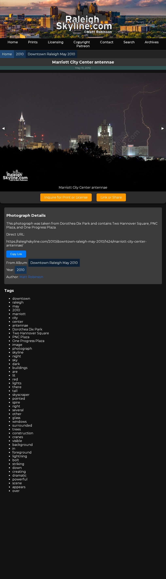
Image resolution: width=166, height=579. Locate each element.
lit (13, 375)
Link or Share (111, 197)
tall (15, 391)
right (16, 406)
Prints (33, 42)
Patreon (83, 46)
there (16, 387)
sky (15, 360)
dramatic (19, 475)
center (17, 322)
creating (19, 472)
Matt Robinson (31, 277)
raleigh (17, 302)
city (15, 318)
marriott (19, 314)
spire (16, 402)
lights (16, 383)
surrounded (22, 425)
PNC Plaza (20, 337)
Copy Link (16, 254)
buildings (19, 368)
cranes (17, 437)
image (17, 345)
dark (16, 364)
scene (17, 483)
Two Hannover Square (130, 223)
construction (22, 433)
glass (16, 418)
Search (129, 42)
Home (12, 42)
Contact (106, 42)
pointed (18, 399)
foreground (22, 452)
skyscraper (21, 395)
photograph (22, 349)
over (16, 491)
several (18, 410)
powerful (20, 479)
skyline (17, 352)
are (15, 372)
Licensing (55, 42)
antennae (20, 325)
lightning (19, 456)
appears (18, 487)
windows (19, 422)
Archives (152, 42)
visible (17, 441)
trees (16, 429)
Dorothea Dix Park (75, 223)
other (16, 414)
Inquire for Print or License (66, 197)
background (22, 445)
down (17, 468)
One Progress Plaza (40, 227)
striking (18, 464)
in (13, 448)
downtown (21, 299)
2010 (16, 310)
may (15, 306)
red (15, 379)
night (16, 356)
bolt (15, 460)
